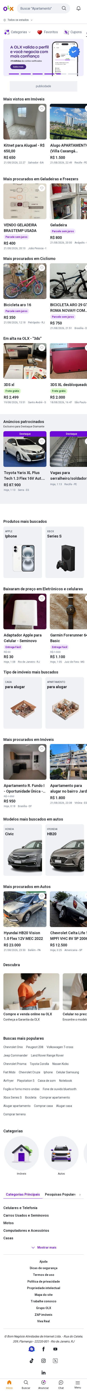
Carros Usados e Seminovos (26, 1215)
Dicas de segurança (43, 1268)
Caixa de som (47, 1080)
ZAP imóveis (43, 1314)
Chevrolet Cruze (29, 1072)
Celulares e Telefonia (20, 1208)
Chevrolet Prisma (14, 1064)
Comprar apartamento (55, 1097)
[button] (43, 8)
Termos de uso (43, 1274)
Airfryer (8, 1080)
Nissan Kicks (60, 1064)
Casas (8, 1238)
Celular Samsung (67, 1072)
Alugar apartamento (17, 1106)
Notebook (65, 1080)
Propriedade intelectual (43, 1288)
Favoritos (51, 32)
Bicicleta (30, 1097)
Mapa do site (44, 1294)
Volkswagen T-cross (60, 1047)
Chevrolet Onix (13, 1047)
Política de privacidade (43, 1281)
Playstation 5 (25, 1080)
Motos (8, 1223)
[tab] (22, 1195)
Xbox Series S (12, 1097)
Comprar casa (43, 1106)
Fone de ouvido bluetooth (59, 1089)
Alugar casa (64, 1106)
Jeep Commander (15, 1055)
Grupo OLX (43, 1308)
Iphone (48, 1072)
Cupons (76, 32)
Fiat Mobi (9, 1072)
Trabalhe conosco (43, 1301)
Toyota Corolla (39, 1064)
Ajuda (43, 1261)
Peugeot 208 (34, 1047)
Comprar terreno (14, 1114)
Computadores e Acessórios (26, 1231)
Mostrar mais (46, 1247)
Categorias (19, 32)
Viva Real (43, 1321)
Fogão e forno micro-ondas (21, 1089)
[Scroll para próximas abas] (80, 1194)
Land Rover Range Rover (47, 1055)
